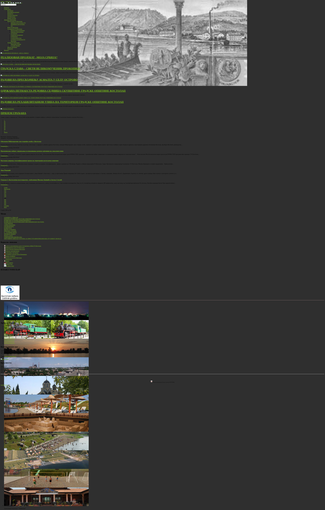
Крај (5, 207)
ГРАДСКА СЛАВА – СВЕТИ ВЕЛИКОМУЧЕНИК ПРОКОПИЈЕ (40, 68)
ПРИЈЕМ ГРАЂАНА (13, 113)
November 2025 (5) (9, 340)
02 (4, 123)
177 (5, 193)
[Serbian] (2, 3)
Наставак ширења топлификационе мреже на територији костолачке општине (29, 161)
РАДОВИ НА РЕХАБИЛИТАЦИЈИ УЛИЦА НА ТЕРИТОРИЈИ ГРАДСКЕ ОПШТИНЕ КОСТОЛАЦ (62, 101)
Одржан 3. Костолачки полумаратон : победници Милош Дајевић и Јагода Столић (31, 180)
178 (5, 195)
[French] (12, 3)
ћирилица (8, 1)
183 (5, 202)
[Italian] (16, 3)
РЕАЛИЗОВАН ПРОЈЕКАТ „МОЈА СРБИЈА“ (29, 57)
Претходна (7, 189)
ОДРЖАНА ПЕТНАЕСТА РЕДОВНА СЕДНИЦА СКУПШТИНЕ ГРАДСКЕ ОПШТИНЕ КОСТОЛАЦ (63, 90)
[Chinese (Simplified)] (5, 3)
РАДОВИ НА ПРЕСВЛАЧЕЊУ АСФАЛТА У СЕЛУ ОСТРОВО (39, 79)
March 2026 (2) (8, 334)
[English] (9, 3)
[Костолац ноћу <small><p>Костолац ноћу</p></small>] (46, 319)
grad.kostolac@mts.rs (10, 356)
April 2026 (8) (8, 332)
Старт (5, 187)
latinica (2, 1)
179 (5, 196)
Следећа (6, 206)
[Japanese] (18, 3)
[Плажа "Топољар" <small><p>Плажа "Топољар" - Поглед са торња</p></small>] (46, 450)
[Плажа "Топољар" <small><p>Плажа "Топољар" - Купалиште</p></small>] (46, 412)
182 (5, 201)
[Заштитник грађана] (10, 299)
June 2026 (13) (8, 329)
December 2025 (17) (9, 338)
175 (5, 190)
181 (5, 199)
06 (4, 129)
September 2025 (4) (9, 343)
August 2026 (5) (8, 326)
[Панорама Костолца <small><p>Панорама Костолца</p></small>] (46, 375)
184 (5, 204)
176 (5, 192)
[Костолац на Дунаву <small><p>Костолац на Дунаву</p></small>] (46, 357)
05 (4, 127)
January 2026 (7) (8, 337)
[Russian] (21, 3)
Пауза (5, 132)
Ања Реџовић (6, 170)
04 (4, 126)
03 (4, 124)
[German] (14, 3)
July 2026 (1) (7, 328)
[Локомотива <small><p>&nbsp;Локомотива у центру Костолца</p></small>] (46, 338)
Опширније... (4, 146)
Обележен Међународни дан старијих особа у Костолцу (21, 141)
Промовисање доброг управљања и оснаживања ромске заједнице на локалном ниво (32, 151)
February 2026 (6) (9, 335)
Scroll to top (4, 385)
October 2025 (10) (9, 341)
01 (4, 121)
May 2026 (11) (8, 331)
